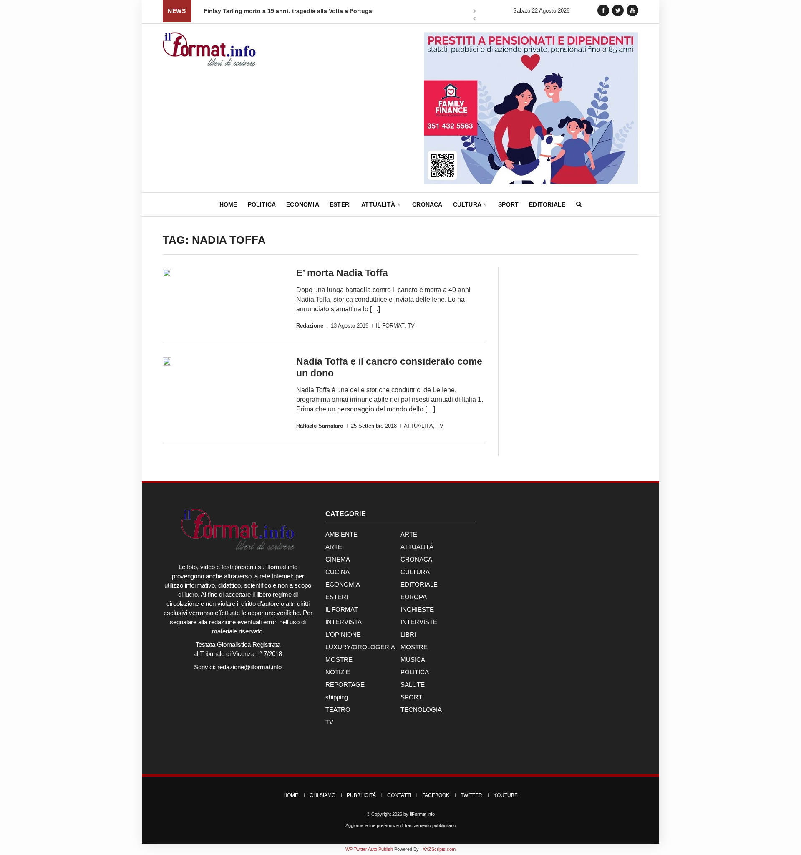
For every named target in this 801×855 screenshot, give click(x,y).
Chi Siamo (322, 795)
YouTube (506, 795)
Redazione (309, 326)
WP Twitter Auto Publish (369, 849)
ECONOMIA (342, 584)
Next (474, 12)
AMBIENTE (341, 534)
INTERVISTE (418, 621)
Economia (302, 204)
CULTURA (415, 571)
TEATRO (337, 709)
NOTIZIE (337, 672)
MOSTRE (414, 647)
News (177, 11)
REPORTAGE (345, 684)
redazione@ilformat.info (249, 667)
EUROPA (413, 596)
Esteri (340, 204)
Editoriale (547, 204)
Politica (262, 204)
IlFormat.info (422, 814)
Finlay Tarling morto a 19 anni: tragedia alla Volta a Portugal (256, 11)
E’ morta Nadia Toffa (342, 272)
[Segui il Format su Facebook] (603, 10)
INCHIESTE (417, 609)
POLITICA (414, 672)
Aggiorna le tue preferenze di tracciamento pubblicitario (400, 825)
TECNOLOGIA (421, 709)
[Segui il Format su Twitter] (618, 10)
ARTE (408, 534)
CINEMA (337, 559)
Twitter (471, 795)
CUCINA (337, 571)
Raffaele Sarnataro (319, 426)
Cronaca (427, 204)
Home (228, 204)
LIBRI (408, 634)
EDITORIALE (419, 584)
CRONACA (416, 559)
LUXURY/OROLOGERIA (360, 647)
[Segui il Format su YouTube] (632, 10)
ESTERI (336, 596)
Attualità (379, 204)
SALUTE (412, 684)
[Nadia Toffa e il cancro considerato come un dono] (167, 361)
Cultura (468, 204)
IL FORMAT (390, 326)
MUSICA (412, 659)
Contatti (399, 795)
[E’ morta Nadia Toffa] (167, 273)
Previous (474, 19)
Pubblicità (361, 795)
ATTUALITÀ (418, 426)
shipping (336, 697)
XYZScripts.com (439, 849)
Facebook (435, 795)
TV (411, 326)
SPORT (411, 697)
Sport (508, 204)
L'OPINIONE (343, 634)
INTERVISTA (343, 621)
